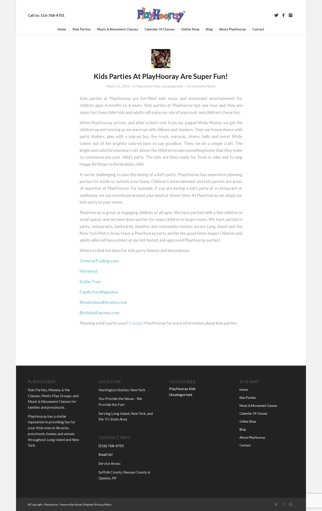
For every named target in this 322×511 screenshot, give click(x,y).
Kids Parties (247, 398)
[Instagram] (290, 15)
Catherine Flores (203, 86)
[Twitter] (276, 15)
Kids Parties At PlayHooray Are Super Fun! (161, 76)
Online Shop (247, 421)
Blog (242, 429)
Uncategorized (172, 86)
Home (243, 389)
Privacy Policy (103, 504)
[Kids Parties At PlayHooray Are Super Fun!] (160, 58)
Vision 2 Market (83, 504)
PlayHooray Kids (148, 86)
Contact (136, 323)
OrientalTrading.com (99, 260)
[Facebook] (283, 15)
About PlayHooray (252, 437)
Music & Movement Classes (258, 406)
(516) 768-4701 (111, 446)
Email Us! (106, 454)
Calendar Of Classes (253, 413)
